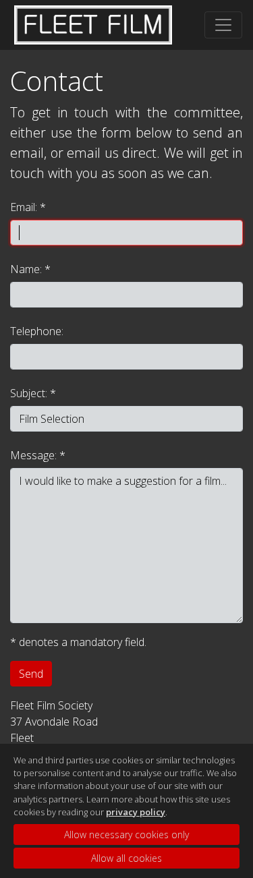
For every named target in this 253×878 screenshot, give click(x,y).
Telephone (35, 331)
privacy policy (135, 812)
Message (32, 455)
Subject (27, 393)
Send (31, 673)
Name (25, 269)
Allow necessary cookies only (126, 834)
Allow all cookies (126, 858)
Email (22, 207)
